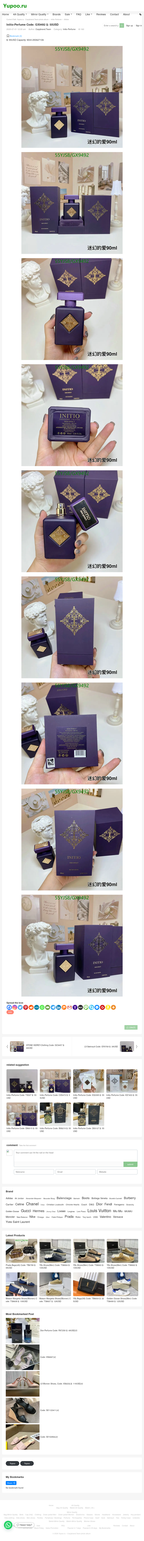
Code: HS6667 (48, 1356)
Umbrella (136, 1518)
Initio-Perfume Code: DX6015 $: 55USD (22, 1129)
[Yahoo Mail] (75, 1007)
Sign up (129, 25)
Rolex (78, 1217)
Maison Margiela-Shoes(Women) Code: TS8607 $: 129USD (55, 1300)
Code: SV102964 (49, 1436)
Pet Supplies (77, 1518)
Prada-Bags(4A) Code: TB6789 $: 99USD (21, 1266)
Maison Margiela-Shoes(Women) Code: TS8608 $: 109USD (21, 1300)
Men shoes (31, 1518)
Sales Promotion (52, 1528)
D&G (91, 1204)
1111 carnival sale (25, 1528)
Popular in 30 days (90, 1528)
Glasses (89, 1514)
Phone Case (88, 1518)
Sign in (139, 25)
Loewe (61, 1211)
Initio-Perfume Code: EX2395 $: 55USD (88, 1096)
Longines (71, 1211)
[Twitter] (20, 1007)
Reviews (101, 14)
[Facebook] (9, 1007)
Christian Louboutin (55, 1204)
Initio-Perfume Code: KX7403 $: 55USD (121, 1096)
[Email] (47, 1007)
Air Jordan (19, 1198)
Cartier (9, 1204)
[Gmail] (69, 1007)
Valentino (105, 1217)
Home (5, 14)
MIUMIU (128, 1211)
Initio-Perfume (69, 29)
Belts (21, 1514)
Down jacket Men (49, 1514)
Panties (40, 1518)
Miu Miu (117, 1211)
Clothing (38, 1514)
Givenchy (130, 1204)
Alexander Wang (49, 1198)
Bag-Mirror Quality (11, 1514)
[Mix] (64, 1007)
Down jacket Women (66, 1514)
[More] (113, 1007)
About (126, 14)
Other (48, 1217)
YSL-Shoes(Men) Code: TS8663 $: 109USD (88, 1266)
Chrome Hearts (72, 1204)
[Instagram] (14, 1007)
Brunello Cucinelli (115, 1198)
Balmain (77, 1198)
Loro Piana (81, 1211)
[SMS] (86, 1007)
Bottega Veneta (99, 1198)
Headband (106, 1514)
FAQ (78, 14)
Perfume (67, 1518)
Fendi (108, 1204)
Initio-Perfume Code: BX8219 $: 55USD (55, 1129)
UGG (95, 1217)
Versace (118, 1216)
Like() (131, 1027)
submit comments (130, 1165)
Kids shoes (20, 1518)
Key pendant (135, 1514)
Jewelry (126, 1514)
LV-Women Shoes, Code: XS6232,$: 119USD (61, 1383)
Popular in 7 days (74, 1528)
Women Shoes (89, 1521)
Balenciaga (64, 1198)
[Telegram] (53, 1007)
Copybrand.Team (43, 29)
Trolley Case (126, 1518)
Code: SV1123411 (49, 1410)
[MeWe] (36, 1007)
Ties (117, 1518)
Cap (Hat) (29, 1514)
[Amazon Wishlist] (107, 1007)
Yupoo (12, 1463)
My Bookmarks (104, 1528)
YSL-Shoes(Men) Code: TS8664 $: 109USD (54, 1266)
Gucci (26, 1210)
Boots (86, 1198)
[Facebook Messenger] (96, 1007)
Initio (10, 1012)
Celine (19, 1204)
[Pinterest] (25, 1007)
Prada (69, 1216)
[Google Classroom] (102, 1007)
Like (87, 14)
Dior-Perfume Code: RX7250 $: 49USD (58, 1330)
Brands (57, 14)
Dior (99, 1203)
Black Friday (39, 1528)
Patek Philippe (57, 1217)
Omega (40, 1217)
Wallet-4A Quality (76, 1507)
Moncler (10, 1216)
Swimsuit (110, 1518)
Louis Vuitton (99, 1210)
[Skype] (91, 1007)
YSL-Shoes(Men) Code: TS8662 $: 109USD (122, 1266)
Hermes (38, 1210)
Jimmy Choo (50, 1211)
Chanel (32, 1203)
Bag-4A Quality (62, 1507)
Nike (32, 1217)
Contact (114, 14)
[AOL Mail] (80, 1007)
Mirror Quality (38, 14)
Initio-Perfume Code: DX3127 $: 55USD (88, 1129)
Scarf (97, 1518)
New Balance (22, 1217)
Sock (103, 1518)
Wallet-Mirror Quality (56, 1521)
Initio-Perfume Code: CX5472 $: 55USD (55, 1096)
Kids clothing (9, 1518)
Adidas (9, 1198)
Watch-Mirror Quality (74, 1521)
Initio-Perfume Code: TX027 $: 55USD (21, 1096)
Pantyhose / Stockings (53, 1518)
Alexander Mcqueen (33, 1198)
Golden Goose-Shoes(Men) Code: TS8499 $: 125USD (122, 1300)
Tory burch (87, 1217)
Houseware (116, 1514)
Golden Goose (12, 1211)
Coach (84, 1204)
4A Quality (19, 14)
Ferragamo (119, 1204)
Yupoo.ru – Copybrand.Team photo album (75, 1533)
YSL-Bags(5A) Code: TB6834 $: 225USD (88, 1300)
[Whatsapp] (42, 1007)
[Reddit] (31, 1007)
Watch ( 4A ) (89, 1507)
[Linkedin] (58, 1007)
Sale (67, 14)
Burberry (130, 1198)
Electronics (80, 1514)
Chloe (43, 1205)
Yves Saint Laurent (18, 1222)
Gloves (97, 1514)
